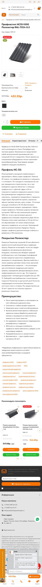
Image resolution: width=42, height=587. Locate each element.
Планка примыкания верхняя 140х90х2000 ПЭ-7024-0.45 (31, 427)
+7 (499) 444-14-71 (10, 508)
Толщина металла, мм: (10, 111)
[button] (2, 430)
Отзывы (33, 141)
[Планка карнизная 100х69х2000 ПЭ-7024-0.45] (11, 414)
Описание (6, 141)
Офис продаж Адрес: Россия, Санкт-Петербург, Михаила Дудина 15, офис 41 (22, 521)
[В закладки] (18, 406)
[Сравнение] (34, 2)
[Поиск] (38, 15)
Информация (8, 495)
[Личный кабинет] (38, 2)
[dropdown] (3, 2)
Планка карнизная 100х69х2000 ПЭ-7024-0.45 (11, 427)
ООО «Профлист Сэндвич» (31, 84)
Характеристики (19, 141)
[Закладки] (30, 2)
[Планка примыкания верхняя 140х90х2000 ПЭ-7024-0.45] (31, 414)
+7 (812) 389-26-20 (17, 7)
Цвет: (4, 101)
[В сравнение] (18, 410)
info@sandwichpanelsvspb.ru (21, 9)
